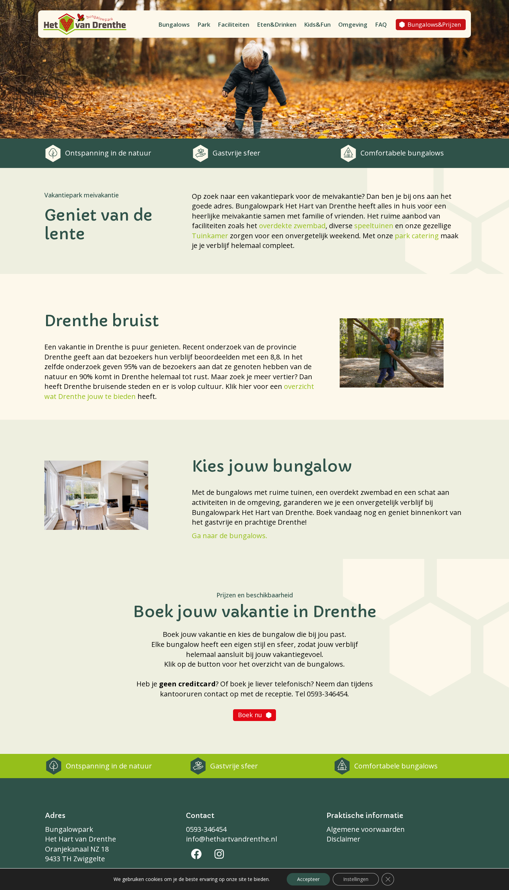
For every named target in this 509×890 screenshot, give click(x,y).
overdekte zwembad (292, 225)
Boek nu (250, 715)
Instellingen (355, 879)
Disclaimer (343, 839)
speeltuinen (373, 225)
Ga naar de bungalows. (229, 535)
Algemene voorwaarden (366, 829)
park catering (417, 235)
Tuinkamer (210, 235)
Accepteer (308, 879)
